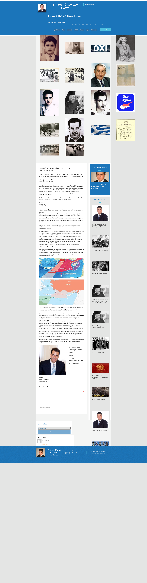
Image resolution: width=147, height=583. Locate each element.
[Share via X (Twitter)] (43, 386)
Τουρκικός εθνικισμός (44, 379)
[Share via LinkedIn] (47, 386)
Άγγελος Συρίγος (43, 381)
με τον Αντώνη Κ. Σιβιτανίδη (57, 22)
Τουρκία (41, 377)
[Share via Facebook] (39, 386)
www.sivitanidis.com (90, 5)
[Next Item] (106, 177)
